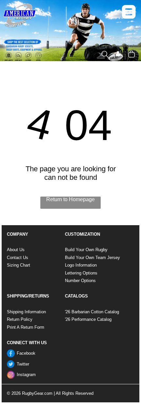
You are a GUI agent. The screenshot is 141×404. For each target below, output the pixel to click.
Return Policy (19, 319)
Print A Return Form (25, 327)
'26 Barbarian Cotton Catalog (92, 311)
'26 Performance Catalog (88, 319)
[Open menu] (128, 12)
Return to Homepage (70, 199)
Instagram (26, 374)
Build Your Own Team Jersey (92, 257)
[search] (105, 55)
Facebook (26, 353)
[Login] (118, 54)
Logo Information (81, 265)
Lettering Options (81, 273)
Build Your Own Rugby (86, 249)
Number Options (80, 280)
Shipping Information (26, 311)
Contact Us (17, 257)
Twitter (23, 364)
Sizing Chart (18, 265)
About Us (16, 249)
